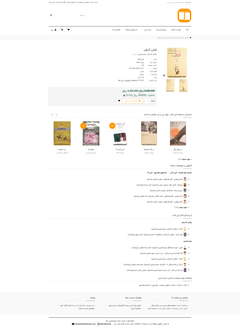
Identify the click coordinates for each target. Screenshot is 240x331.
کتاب (185, 285)
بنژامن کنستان (152, 54)
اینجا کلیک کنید (65, 305)
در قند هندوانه (149, 149)
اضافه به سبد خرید (131, 101)
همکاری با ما (116, 29)
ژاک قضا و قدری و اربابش (174, 253)
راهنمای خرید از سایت (86, 308)
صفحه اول (130, 320)
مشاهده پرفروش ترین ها (128, 80)
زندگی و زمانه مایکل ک (174, 264)
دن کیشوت (62, 149)
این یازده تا (120, 149)
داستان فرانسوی (144, 285)
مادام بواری (179, 196)
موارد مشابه (186, 159)
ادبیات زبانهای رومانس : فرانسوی (163, 285)
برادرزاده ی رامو (177, 270)
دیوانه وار (91, 149)
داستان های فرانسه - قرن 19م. (181, 172)
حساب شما (94, 2)
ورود (52, 30)
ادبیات (179, 285)
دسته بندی (147, 29)
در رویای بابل (178, 149)
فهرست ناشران (176, 29)
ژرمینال (180, 184)
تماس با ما (52, 2)
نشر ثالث (140, 59)
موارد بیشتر (183, 207)
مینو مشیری (142, 54)
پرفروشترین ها (161, 29)
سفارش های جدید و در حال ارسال (164, 305)
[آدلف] (164, 75)
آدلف (181, 228)
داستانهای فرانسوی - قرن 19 (157, 172)
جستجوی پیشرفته (131, 29)
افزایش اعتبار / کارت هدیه (66, 2)
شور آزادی (179, 234)
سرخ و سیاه (178, 190)
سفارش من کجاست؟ (82, 2)
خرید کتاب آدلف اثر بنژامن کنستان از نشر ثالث (172, 37)
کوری (181, 247)
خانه (187, 29)
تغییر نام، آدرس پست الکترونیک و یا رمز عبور (125, 305)
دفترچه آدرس (136, 308)
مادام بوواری (178, 179)
